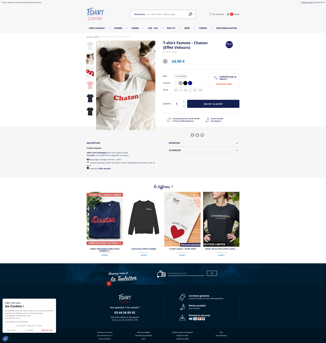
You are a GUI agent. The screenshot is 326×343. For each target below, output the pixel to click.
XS (176, 90)
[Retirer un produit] (184, 106)
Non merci (11, 330)
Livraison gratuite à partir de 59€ (186, 119)
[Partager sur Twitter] (197, 135)
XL (195, 90)
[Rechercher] (190, 14)
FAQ (221, 332)
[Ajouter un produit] (184, 102)
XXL (200, 90)
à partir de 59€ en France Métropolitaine (206, 297)
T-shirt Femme (180, 76)
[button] (5, 339)
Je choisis (29, 330)
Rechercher (139, 14)
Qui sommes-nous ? (104, 335)
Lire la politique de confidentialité (16, 322)
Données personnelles (143, 335)
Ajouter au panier (213, 103)
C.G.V (144, 339)
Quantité (167, 104)
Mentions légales (143, 332)
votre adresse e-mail (177, 273)
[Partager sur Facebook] (192, 135)
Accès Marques (221, 335)
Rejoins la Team (182, 335)
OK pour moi (47, 330)
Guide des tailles (224, 83)
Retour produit (217, 119)
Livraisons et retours (105, 332)
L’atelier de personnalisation (182, 332)
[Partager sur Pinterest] (202, 135)
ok (212, 273)
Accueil (89, 37)
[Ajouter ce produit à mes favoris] (165, 61)
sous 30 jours (197, 306)
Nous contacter (105, 339)
